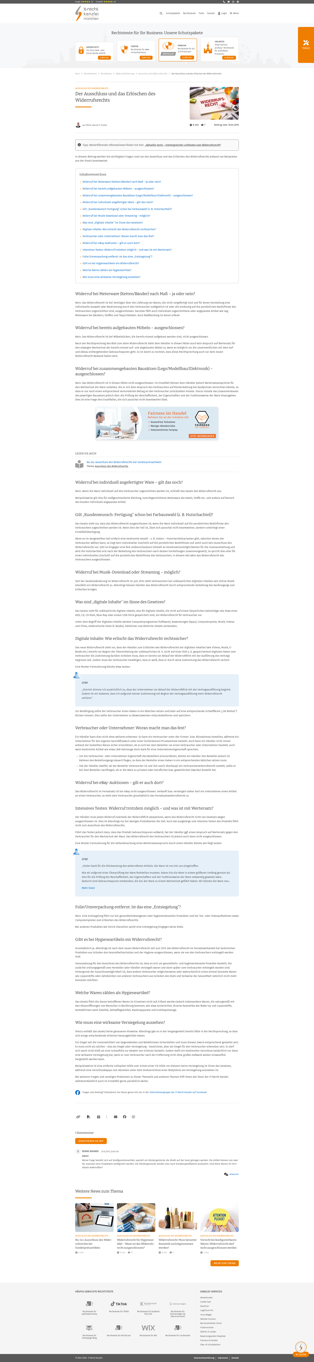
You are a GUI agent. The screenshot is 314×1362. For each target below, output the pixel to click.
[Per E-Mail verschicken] (115, 1117)
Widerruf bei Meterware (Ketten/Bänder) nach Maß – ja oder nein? (122, 181)
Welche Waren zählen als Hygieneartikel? (107, 270)
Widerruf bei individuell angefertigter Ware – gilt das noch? (118, 202)
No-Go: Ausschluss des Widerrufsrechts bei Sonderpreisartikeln (124, 462)
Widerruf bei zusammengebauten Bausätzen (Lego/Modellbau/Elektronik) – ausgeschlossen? (138, 195)
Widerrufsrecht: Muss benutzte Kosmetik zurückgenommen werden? (178, 1243)
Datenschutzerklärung (204, 1358)
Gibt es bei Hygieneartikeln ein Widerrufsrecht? (111, 263)
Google (84, 2)
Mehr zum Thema (225, 1263)
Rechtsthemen (90, 74)
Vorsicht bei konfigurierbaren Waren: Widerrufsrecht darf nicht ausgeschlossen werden (218, 1243)
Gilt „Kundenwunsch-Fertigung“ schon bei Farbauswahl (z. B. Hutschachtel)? (127, 209)
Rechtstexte (189, 13)
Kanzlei (211, 13)
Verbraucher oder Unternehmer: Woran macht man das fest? (118, 236)
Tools (201, 13)
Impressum (223, 1358)
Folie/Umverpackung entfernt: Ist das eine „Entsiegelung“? (117, 256)
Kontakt (235, 1358)
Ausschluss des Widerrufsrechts (152, 74)
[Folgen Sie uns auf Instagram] (233, 2)
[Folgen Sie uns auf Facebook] (238, 2)
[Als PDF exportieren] (88, 1117)
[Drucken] (98, 1117)
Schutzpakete (173, 13)
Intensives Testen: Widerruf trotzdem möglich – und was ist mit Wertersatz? (127, 249)
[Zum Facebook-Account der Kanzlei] (124, 1117)
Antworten (234, 1174)
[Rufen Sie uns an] (224, 2)
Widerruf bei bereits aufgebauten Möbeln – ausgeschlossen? (118, 188)
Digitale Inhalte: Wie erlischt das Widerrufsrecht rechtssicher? (119, 229)
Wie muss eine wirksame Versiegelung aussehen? (111, 277)
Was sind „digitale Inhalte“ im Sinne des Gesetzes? (113, 222)
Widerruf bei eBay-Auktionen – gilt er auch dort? (111, 243)
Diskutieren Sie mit (91, 1141)
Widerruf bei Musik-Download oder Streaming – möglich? (116, 215)
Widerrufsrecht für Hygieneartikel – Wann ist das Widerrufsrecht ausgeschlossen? (136, 1243)
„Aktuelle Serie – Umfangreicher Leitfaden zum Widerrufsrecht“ (183, 145)
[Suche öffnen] (161, 13)
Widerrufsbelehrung (125, 74)
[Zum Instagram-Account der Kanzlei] (133, 1117)
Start (77, 74)
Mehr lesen (88, 887)
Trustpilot (106, 2)
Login (224, 13)
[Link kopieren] (77, 1117)
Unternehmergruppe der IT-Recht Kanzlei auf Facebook (178, 1092)
